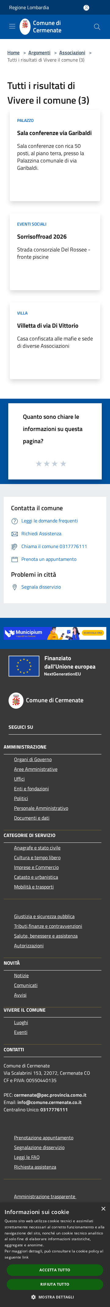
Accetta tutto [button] (54, 1270)
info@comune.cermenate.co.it (49, 1102)
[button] (55, 1297)
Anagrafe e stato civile (37, 847)
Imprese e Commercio (36, 867)
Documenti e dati (32, 817)
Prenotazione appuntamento (43, 1137)
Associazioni (72, 52)
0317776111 (54, 1109)
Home (13, 52)
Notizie (21, 975)
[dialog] (55, 1254)
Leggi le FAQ (27, 1157)
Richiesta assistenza (35, 1166)
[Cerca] (97, 26)
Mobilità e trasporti (34, 886)
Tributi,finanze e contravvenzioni (48, 926)
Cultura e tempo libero (37, 857)
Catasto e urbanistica (36, 877)
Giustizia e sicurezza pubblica (44, 916)
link (25, 1257)
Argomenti (39, 52)
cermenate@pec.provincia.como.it (50, 1095)
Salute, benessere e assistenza (46, 935)
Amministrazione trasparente (45, 1196)
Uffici (19, 778)
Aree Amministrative (35, 769)
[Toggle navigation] (12, 26)
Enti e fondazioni (31, 788)
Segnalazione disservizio (39, 1147)
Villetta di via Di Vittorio (48, 325)
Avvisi (20, 995)
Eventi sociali (31, 224)
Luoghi (21, 1022)
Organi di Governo (33, 759)
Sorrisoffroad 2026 (42, 236)
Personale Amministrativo (41, 808)
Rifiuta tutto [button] (54, 1284)
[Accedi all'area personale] (86, 8)
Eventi (21, 1032)
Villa (22, 313)
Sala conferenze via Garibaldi (54, 132)
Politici (21, 798)
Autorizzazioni (29, 945)
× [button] (103, 1209)
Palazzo (25, 120)
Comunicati (26, 985)
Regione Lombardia (29, 7)
